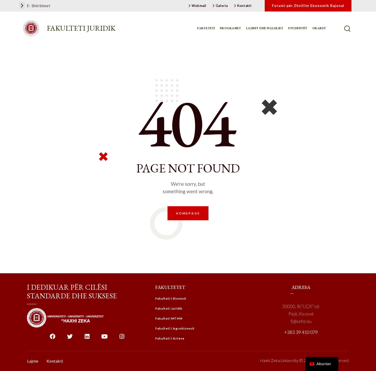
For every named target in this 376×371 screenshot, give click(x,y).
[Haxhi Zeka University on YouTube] (104, 338)
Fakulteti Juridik (81, 28)
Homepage (188, 213)
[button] (22, 5)
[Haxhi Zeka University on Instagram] (122, 338)
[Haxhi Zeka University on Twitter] (69, 338)
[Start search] (348, 29)
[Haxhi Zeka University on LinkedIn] (87, 338)
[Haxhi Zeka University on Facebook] (52, 338)
